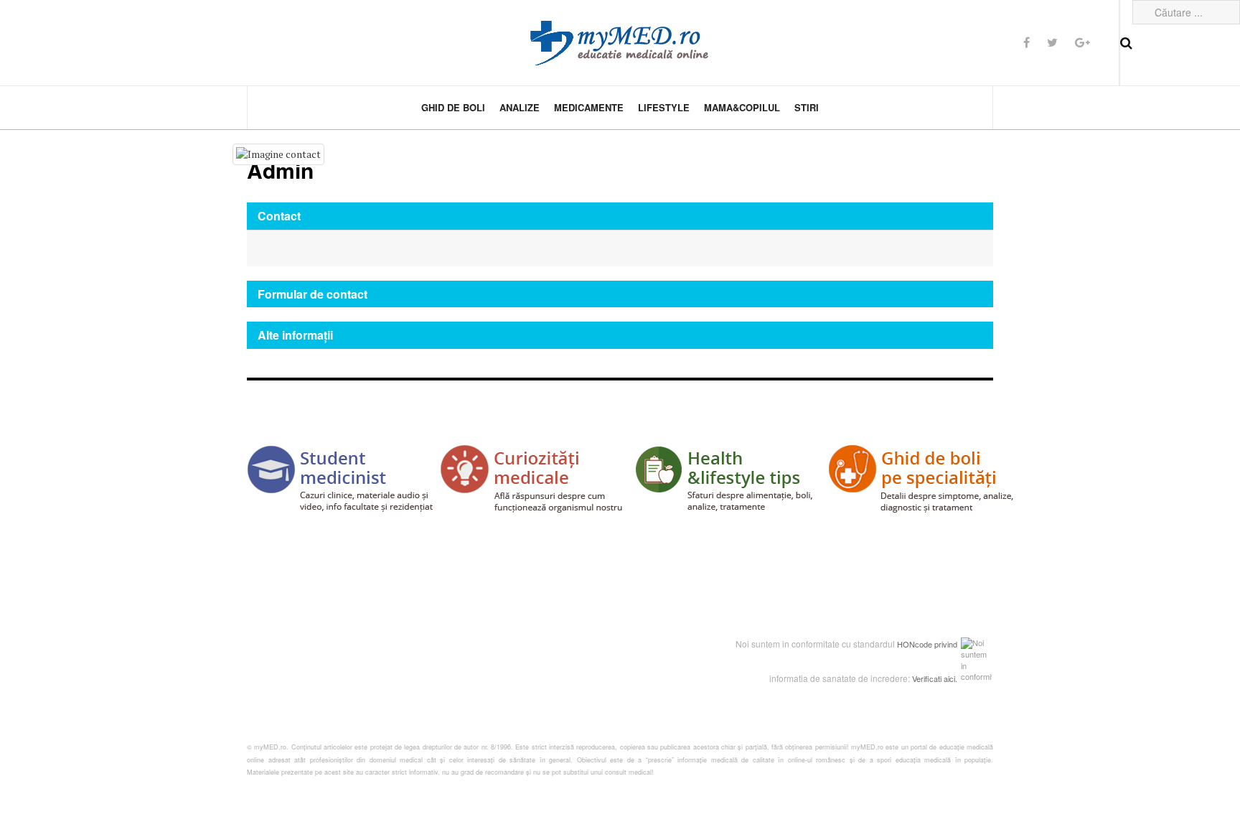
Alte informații (295, 335)
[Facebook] (1026, 42)
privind (945, 644)
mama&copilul (742, 107)
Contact (279, 215)
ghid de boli (453, 107)
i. (955, 678)
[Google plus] (1082, 42)
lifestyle (664, 107)
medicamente (589, 107)
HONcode (914, 644)
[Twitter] (1052, 42)
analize (519, 107)
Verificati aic (933, 678)
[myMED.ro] (620, 43)
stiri (806, 107)
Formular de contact (312, 294)
